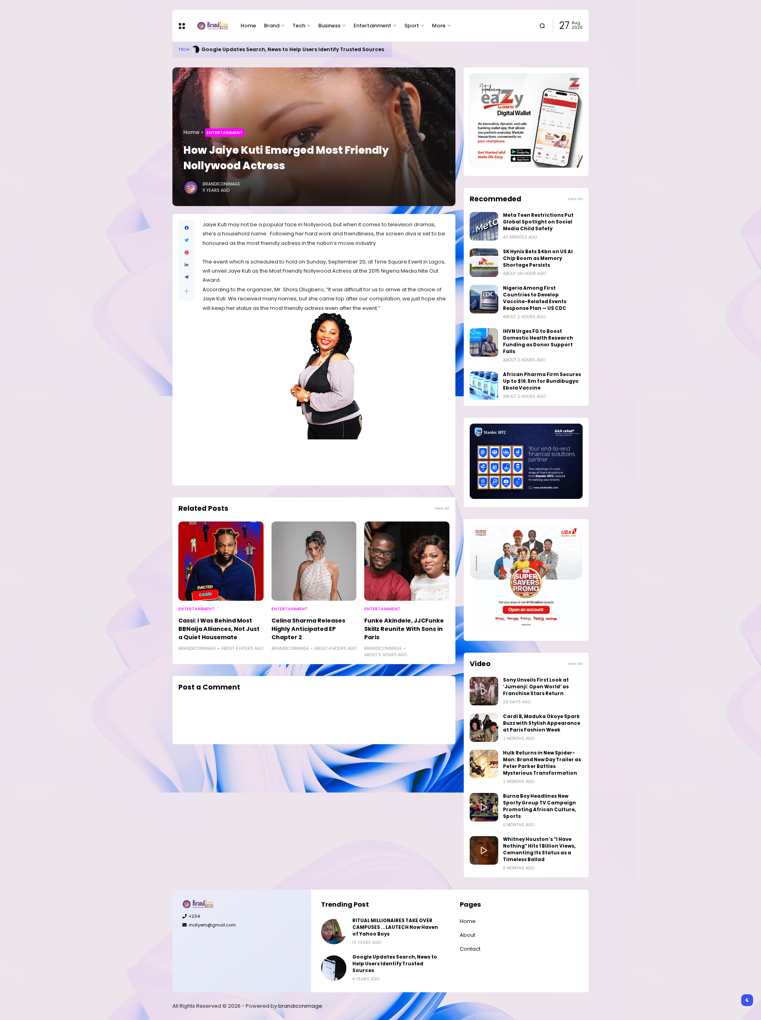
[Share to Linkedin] (186, 265)
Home (248, 25)
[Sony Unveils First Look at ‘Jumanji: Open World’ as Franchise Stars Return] (484, 691)
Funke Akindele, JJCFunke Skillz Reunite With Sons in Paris (404, 629)
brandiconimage (300, 1006)
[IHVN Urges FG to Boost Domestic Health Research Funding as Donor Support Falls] (484, 342)
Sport (411, 25)
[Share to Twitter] (186, 240)
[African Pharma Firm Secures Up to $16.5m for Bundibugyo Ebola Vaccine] (484, 385)
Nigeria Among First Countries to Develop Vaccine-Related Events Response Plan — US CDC (534, 298)
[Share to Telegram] (186, 277)
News (184, 49)
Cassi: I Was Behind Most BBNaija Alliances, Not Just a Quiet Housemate (219, 629)
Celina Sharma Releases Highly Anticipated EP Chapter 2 (308, 629)
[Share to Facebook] (186, 228)
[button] (186, 291)
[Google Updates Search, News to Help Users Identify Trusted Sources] (333, 968)
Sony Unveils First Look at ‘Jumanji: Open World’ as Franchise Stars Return (536, 687)
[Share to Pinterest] (186, 252)
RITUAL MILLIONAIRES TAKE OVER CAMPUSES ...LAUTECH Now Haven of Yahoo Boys (395, 927)
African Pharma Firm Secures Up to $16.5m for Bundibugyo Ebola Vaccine (542, 381)
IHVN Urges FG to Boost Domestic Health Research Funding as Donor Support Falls (538, 341)
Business (329, 25)
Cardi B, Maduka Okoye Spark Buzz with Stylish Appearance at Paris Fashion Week (541, 723)
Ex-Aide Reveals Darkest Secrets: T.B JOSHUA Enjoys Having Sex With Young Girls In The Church (326, 49)
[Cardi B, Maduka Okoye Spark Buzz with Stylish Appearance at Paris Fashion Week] (484, 727)
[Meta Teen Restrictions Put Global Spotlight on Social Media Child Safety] (484, 226)
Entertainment (372, 25)
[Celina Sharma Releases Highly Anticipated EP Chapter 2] (314, 561)
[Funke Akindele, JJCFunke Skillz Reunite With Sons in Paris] (406, 561)
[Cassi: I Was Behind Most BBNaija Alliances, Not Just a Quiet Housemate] (221, 561)
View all (441, 508)
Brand (271, 25)
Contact (470, 949)
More (439, 25)
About (467, 935)
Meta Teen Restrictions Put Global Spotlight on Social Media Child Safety (538, 222)
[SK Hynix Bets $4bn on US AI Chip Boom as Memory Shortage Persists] (484, 262)
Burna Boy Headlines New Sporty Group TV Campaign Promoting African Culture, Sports (539, 806)
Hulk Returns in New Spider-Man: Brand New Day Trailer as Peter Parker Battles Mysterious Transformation (542, 763)
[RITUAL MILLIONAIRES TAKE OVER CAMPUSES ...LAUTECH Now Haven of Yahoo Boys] (333, 931)
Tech (299, 25)
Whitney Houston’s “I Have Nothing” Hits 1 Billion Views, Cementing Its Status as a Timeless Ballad (539, 849)
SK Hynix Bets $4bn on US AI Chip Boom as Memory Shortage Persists (538, 258)
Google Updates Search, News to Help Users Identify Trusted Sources (394, 964)
